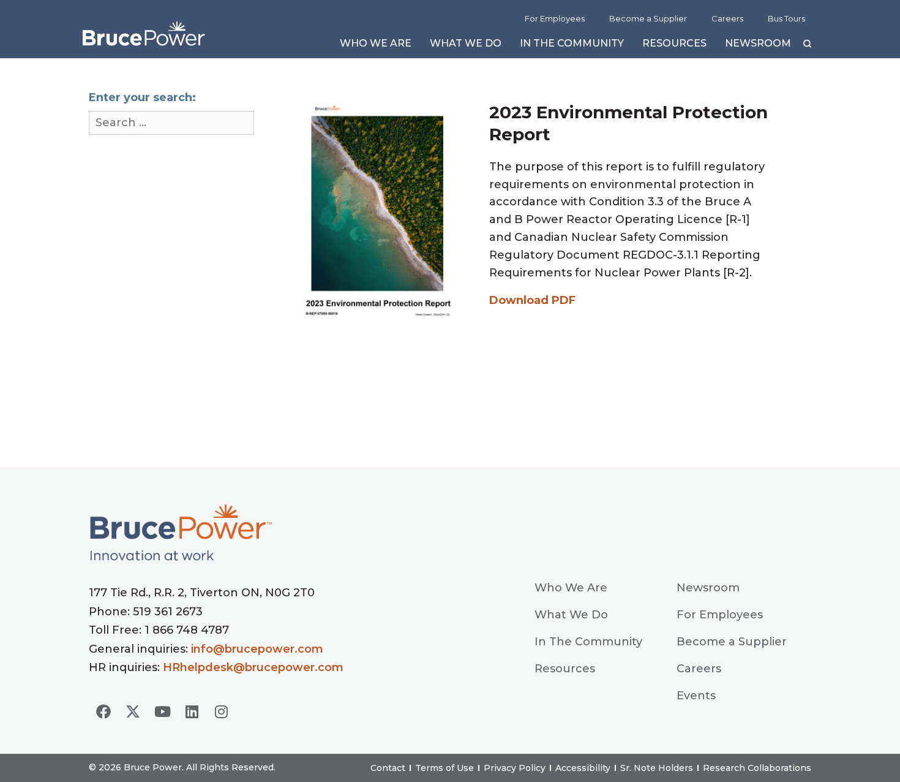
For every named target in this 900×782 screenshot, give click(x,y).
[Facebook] (103, 711)
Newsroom (758, 46)
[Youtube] (162, 711)
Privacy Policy (515, 767)
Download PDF (532, 300)
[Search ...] (171, 123)
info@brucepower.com (257, 649)
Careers (727, 18)
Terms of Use (444, 767)
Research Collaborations (757, 767)
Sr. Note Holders (656, 767)
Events (696, 695)
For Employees (555, 18)
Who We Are (375, 46)
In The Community (572, 46)
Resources (674, 46)
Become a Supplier (648, 18)
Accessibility (582, 767)
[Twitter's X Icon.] (133, 711)
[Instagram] (221, 711)
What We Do (465, 46)
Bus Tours (786, 18)
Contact (387, 767)
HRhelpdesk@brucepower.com (253, 667)
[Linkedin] (191, 711)
